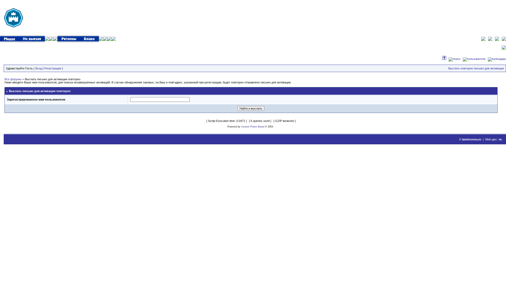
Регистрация (52, 68)
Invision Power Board (252, 126)
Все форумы (13, 79)
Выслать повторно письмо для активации (476, 68)
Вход (38, 68)
